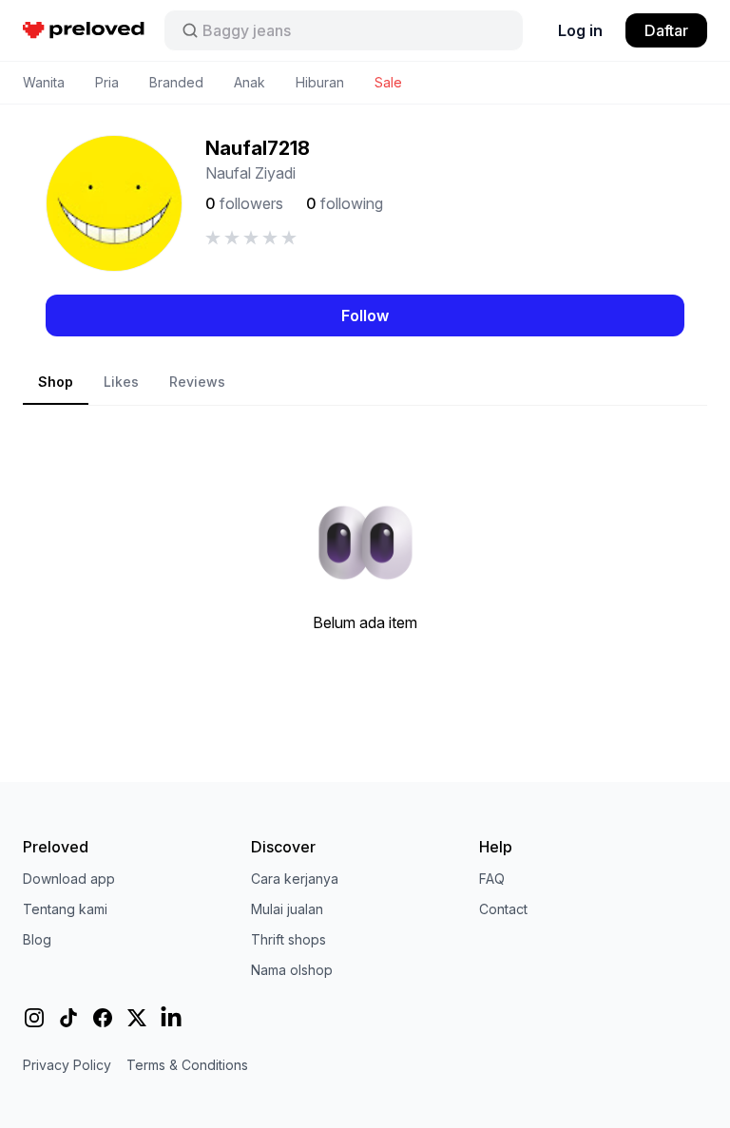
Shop (55, 381)
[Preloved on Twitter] (136, 1017)
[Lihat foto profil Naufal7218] (114, 203)
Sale (388, 82)
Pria (107, 82)
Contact (503, 909)
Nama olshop (292, 970)
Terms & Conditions (187, 1065)
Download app (69, 878)
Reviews (197, 381)
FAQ (492, 878)
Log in (580, 30)
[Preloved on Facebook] (102, 1017)
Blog (37, 939)
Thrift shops (288, 939)
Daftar (666, 30)
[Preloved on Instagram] (34, 1017)
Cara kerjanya (294, 878)
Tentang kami (65, 909)
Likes (121, 381)
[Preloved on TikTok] (68, 1017)
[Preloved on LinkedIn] (171, 1017)
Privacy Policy (67, 1065)
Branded (176, 82)
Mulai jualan (287, 909)
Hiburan (320, 82)
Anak (249, 82)
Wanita (44, 82)
